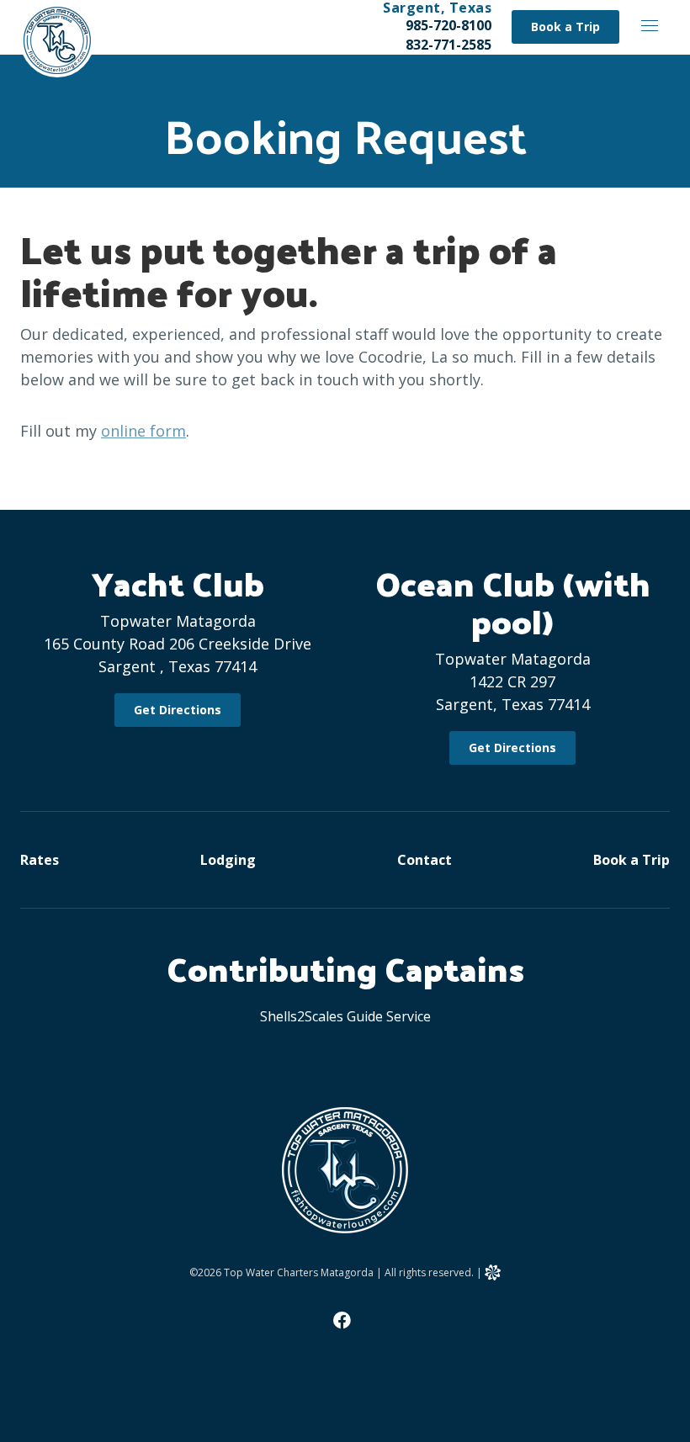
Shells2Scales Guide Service (345, 1016)
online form (143, 431)
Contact (424, 860)
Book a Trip (631, 860)
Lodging (228, 860)
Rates (39, 860)
